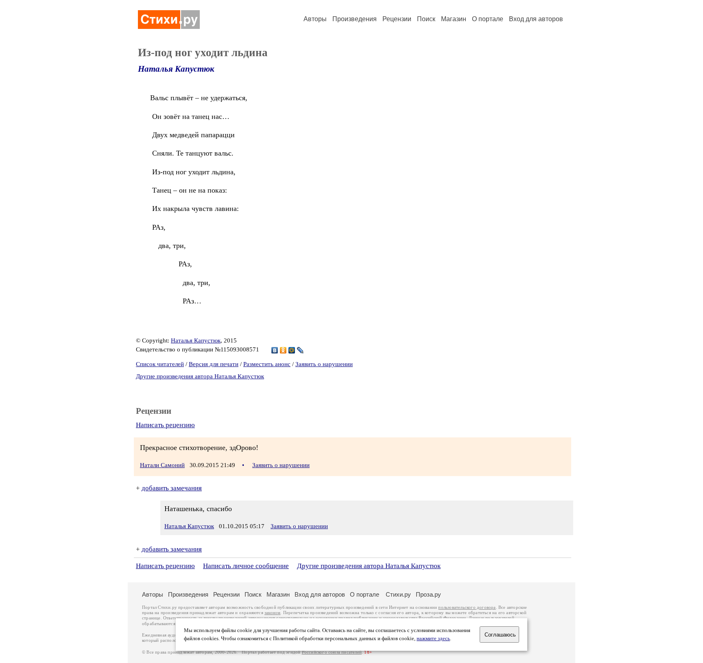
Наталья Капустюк (176, 69)
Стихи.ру (398, 594)
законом (272, 612)
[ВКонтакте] (275, 350)
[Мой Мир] (292, 350)
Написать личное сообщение (246, 566)
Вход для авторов (536, 18)
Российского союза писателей (332, 652)
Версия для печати (213, 364)
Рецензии (396, 18)
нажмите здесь (433, 638)
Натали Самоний (162, 465)
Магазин (453, 18)
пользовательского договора (467, 607)
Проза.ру (428, 594)
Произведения (354, 18)
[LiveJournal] (300, 350)
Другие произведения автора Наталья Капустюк (200, 376)
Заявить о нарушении (324, 364)
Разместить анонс (266, 364)
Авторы (315, 18)
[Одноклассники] (283, 350)
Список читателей (160, 364)
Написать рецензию (165, 425)
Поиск (426, 18)
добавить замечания (172, 488)
